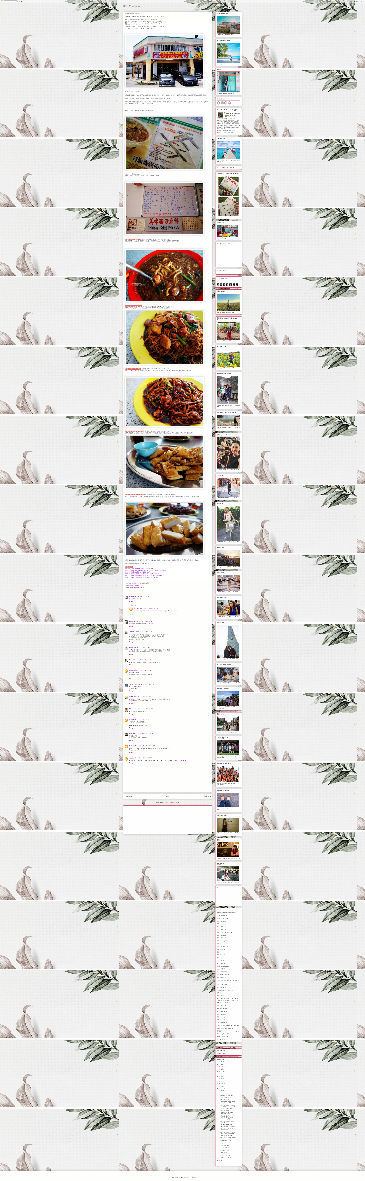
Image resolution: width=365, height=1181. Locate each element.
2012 (220, 1160)
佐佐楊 (131, 647)
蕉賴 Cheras (220, 1020)
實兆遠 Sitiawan (221, 946)
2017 (220, 1081)
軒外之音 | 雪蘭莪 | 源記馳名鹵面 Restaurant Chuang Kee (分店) (227, 1123)
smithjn (131, 758)
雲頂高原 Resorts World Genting (227, 1031)
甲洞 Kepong (221, 987)
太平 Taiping (220, 938)
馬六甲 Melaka (221, 1036)
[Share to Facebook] (147, 583)
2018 (220, 1079)
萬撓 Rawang (221, 1011)
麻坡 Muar (220, 1039)
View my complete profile (225, 132)
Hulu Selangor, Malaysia (138, 587)
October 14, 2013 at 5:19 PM (143, 631)
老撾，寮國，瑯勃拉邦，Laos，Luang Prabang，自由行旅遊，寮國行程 (227, 999)
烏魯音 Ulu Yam (134, 585)
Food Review (221, 915)
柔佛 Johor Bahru (222, 974)
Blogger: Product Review (225, 912)
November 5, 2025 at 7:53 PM (149, 608)
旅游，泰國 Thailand (223, 969)
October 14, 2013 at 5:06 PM (140, 596)
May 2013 (223, 1150)
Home (168, 796)
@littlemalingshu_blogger (225, 167)
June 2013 (223, 1148)
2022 (220, 1069)
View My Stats (221, 1053)
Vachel (131, 660)
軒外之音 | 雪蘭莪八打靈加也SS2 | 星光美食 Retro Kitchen (141, 572)
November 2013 (225, 1095)
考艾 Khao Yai (221, 1003)
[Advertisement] (168, 819)
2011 (220, 1163)
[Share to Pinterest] (148, 583)
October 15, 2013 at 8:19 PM (146, 709)
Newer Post (129, 796)
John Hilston (133, 745)
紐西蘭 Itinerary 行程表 (224, 990)
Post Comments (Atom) (172, 802)
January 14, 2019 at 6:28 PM (146, 745)
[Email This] (141, 583)
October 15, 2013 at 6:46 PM (142, 696)
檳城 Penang (220, 977)
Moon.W (132, 621)
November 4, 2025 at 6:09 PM (144, 758)
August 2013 (224, 1143)
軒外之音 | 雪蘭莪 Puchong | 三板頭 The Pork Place (139, 568)
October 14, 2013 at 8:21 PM (142, 660)
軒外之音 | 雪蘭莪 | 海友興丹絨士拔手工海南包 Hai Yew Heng (141, 577)
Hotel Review (221, 918)
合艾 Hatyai (220, 929)
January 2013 (224, 1157)
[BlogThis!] (143, 583)
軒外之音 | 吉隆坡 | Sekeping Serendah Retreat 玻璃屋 (227, 1117)
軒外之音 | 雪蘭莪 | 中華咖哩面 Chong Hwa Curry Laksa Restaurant (143, 575)
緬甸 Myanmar (221, 993)
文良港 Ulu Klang (222, 966)
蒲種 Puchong (221, 1017)
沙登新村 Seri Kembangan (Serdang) (228, 980)
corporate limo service (170, 610)
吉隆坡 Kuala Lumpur (223, 932)
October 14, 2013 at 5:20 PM (142, 647)
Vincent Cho (133, 709)
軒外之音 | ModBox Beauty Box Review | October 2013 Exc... (227, 1101)
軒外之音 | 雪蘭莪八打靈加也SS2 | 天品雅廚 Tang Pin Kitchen (142, 573)
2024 (220, 1064)
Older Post (207, 796)
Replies (133, 605)
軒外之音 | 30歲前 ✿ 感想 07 (228, 1137)
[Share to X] (145, 583)
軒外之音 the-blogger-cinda (132, 6)
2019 (220, 1076)
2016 (220, 1083)
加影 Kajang (220, 921)
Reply (131, 601)
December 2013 (225, 1093)
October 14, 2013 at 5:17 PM (144, 621)
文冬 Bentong (221, 963)
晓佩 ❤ (131, 696)
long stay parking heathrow (138, 750)
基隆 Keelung (221, 935)
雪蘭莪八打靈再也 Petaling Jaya (226, 1025)
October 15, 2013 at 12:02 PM (143, 670)
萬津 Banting (221, 1014)
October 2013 (224, 1097)
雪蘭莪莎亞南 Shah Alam (224, 1028)
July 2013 (223, 1145)
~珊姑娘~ (131, 631)
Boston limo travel (180, 760)
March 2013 (224, 1155)
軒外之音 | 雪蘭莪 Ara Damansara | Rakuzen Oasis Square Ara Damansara (145, 570)
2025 (220, 1062)
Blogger (193, 1177)
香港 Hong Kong (222, 1034)
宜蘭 (218, 943)
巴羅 (218, 957)
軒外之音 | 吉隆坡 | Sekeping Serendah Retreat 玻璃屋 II (227, 1112)
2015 (220, 1086)
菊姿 (130, 719)
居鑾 (218, 952)
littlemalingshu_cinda (233, 113)
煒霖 (130, 596)
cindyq (131, 670)
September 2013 (225, 1140)
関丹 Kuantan (221, 1022)
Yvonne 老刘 (133, 684)
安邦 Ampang (221, 941)
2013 (220, 1091)
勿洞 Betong (220, 926)
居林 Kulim (220, 949)
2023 (220, 1066)
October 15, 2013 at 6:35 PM (146, 684)
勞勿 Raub (220, 924)
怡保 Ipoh (219, 960)
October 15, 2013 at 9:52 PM (140, 719)
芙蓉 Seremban (221, 1008)
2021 (220, 1071)
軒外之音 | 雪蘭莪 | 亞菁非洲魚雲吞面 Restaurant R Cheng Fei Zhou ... (227, 1106)
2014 (220, 1088)
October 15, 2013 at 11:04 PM (144, 733)
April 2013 (223, 1152)
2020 (220, 1074)
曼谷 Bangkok (221, 971)
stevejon (136, 608)
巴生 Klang (220, 955)
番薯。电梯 (132, 733)
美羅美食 (219, 996)
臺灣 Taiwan (220, 1005)
